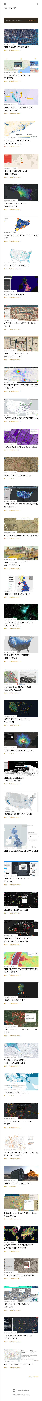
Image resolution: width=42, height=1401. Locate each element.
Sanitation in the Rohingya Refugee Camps (21, 1154)
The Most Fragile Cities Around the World (18, 940)
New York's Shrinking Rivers (21, 535)
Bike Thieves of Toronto (19, 1364)
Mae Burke (27, 1394)
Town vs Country (14, 1000)
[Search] (37, 3)
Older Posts (33, 1377)
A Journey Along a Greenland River (15, 1061)
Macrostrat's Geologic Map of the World (18, 1246)
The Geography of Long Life (21, 850)
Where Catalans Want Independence (17, 142)
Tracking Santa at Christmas (15, 172)
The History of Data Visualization (16, 355)
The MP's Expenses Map (17, 594)
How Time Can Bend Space (19, 750)
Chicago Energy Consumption (14, 779)
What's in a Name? (14, 294)
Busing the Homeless (16, 265)
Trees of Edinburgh (16, 909)
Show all (32, 20)
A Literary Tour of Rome (19, 1275)
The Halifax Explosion (18, 1183)
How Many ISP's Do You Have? (20, 446)
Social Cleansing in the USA (21, 418)
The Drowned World (16, 47)
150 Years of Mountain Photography (17, 688)
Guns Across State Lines (18, 813)
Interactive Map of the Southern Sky (18, 624)
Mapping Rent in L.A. (16, 1092)
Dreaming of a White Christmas (17, 656)
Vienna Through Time (17, 475)
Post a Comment (14, 50)
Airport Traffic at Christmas (16, 205)
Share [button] (5, 50)
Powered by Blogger (22, 1390)
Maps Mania (10, 8)
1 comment (12, 1186)
